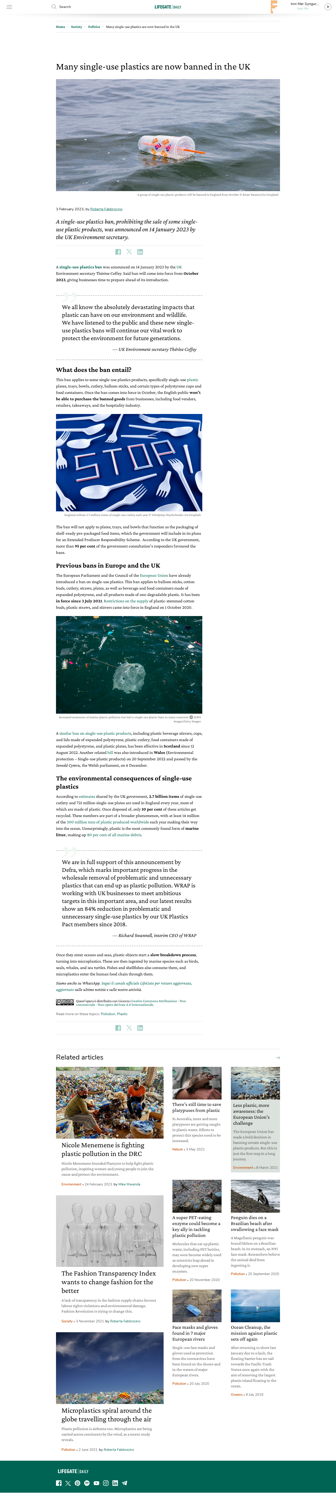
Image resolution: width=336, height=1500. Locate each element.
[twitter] (68, 1483)
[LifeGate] (168, 7)
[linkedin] (115, 1483)
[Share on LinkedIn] (140, 252)
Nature (177, 1149)
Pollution (108, 1014)
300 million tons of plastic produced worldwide (108, 821)
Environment (71, 1184)
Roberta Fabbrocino (106, 209)
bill (110, 752)
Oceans (237, 1394)
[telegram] (124, 1483)
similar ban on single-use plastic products (95, 733)
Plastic (122, 1014)
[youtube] (96, 1483)
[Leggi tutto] (277, 1057)
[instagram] (106, 1483)
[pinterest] (77, 1483)
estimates (87, 796)
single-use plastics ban (80, 266)
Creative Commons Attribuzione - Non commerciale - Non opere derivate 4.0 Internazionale (131, 1002)
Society (67, 1321)
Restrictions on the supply (126, 600)
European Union (154, 575)
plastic (192, 379)
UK (179, 266)
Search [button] (65, 6)
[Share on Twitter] (129, 252)
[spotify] (87, 1483)
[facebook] (58, 1483)
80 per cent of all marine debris (114, 834)
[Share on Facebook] (118, 252)
